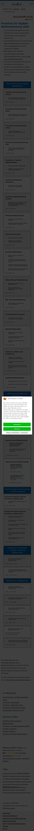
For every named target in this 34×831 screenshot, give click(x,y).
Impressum (24, 432)
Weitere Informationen (13, 432)
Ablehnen (17, 429)
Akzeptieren (17, 424)
